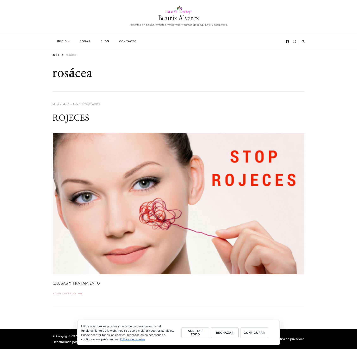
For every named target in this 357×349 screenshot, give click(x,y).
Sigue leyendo (64, 293)
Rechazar (224, 332)
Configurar (254, 332)
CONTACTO (128, 41)
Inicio (62, 41)
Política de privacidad (289, 339)
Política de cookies (132, 339)
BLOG (105, 41)
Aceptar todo (195, 332)
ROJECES (71, 118)
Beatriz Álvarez (178, 18)
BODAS (85, 41)
